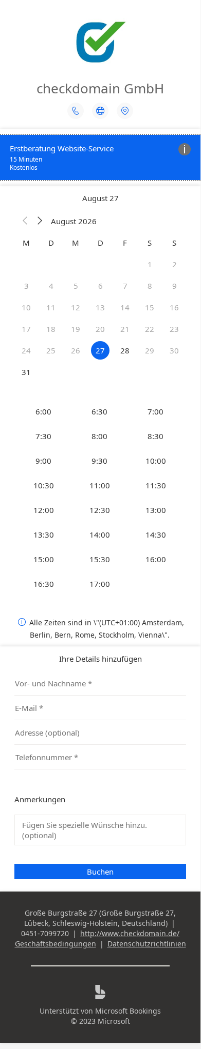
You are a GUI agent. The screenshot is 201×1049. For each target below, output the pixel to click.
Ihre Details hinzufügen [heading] (100, 659)
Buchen (100, 871)
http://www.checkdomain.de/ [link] (129, 933)
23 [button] (174, 329)
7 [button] (125, 286)
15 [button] (149, 307)
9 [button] (174, 286)
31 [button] (26, 372)
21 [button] (125, 329)
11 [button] (51, 307)
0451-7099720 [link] (45, 933)
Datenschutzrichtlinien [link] (146, 943)
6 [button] (100, 286)
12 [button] (75, 307)
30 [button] (174, 350)
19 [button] (75, 329)
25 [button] (51, 350)
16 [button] (174, 307)
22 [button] (149, 329)
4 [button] (51, 286)
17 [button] (26, 329)
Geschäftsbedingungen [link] (55, 943)
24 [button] (26, 350)
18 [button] (51, 329)
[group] (100, 497)
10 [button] (26, 307)
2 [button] (174, 264)
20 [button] (100, 329)
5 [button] (76, 286)
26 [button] (75, 350)
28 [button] (125, 350)
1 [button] (150, 264)
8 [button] (150, 286)
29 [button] (149, 350)
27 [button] (100, 350)
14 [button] (125, 307)
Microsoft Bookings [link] (128, 1011)
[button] (25, 221)
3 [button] (26, 286)
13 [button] (100, 307)
